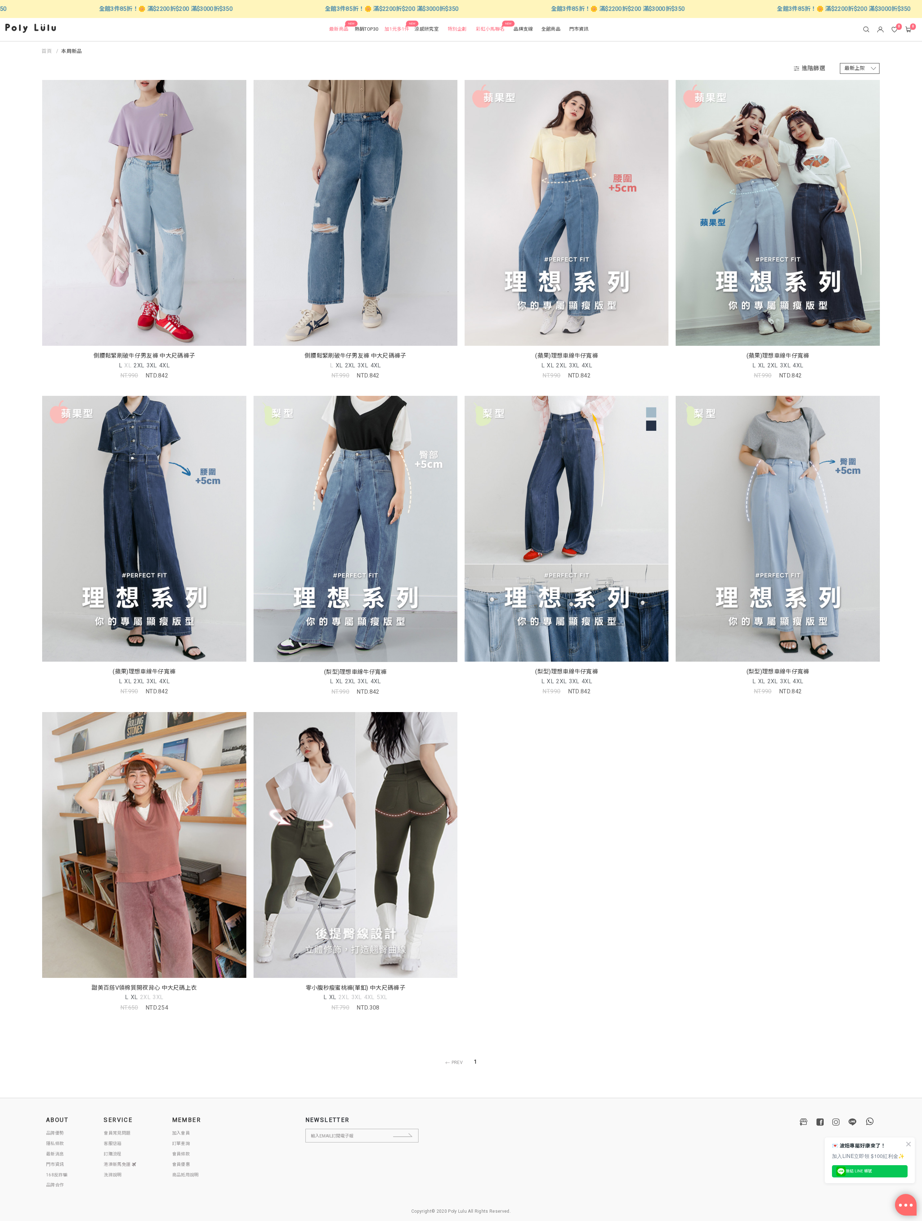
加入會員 (181, 1133)
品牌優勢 (55, 1133)
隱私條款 (55, 1143)
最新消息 (55, 1154)
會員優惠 (181, 1164)
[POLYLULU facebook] (820, 1122)
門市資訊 (55, 1164)
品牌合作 (55, 1185)
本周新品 (71, 51)
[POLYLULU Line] (852, 1122)
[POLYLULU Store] (804, 1122)
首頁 (47, 51)
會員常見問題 (117, 1133)
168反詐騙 (56, 1175)
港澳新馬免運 (117, 1164)
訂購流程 (112, 1154)
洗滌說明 (112, 1175)
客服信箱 (112, 1143)
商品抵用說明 (185, 1175)
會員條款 (181, 1154)
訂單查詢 (181, 1143)
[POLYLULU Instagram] (836, 1122)
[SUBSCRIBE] (409, 1135)
